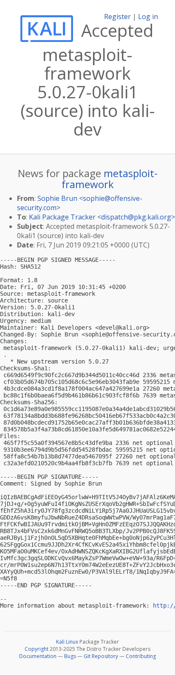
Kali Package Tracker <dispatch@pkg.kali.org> (102, 217)
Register (117, 16)
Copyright (36, 649)
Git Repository (101, 656)
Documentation (37, 656)
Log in (148, 16)
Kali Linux (67, 641)
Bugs (70, 656)
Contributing (141, 656)
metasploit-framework (110, 178)
